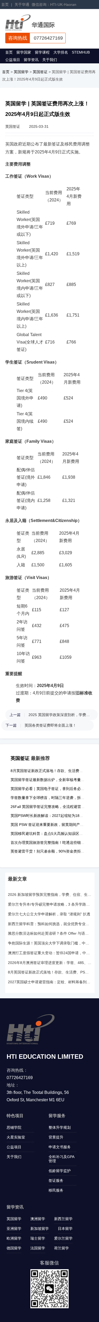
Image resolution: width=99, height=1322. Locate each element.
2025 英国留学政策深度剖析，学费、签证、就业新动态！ (60, 715)
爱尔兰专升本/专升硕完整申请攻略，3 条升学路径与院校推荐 (50, 904)
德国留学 (14, 1248)
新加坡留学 (39, 1228)
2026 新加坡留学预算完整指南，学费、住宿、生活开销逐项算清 (50, 894)
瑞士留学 (37, 1238)
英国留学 (21, 72)
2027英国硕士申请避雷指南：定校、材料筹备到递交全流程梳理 (50, 982)
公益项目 (12, 60)
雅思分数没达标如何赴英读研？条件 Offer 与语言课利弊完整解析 (50, 933)
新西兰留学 (63, 1219)
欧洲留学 (14, 1238)
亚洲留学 (14, 1228)
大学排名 (60, 52)
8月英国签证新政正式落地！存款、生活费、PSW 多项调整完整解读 (50, 972)
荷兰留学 (61, 1248)
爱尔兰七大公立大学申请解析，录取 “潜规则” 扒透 (49, 914)
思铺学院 (14, 1127)
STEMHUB (81, 52)
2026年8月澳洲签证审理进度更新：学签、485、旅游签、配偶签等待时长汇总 (50, 963)
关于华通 (22, 4)
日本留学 (65, 1228)
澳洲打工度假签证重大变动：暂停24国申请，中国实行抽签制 (50, 953)
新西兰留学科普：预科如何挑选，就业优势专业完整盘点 (50, 924)
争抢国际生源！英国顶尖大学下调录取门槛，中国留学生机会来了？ (50, 943)
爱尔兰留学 (63, 1238)
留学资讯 (31, 60)
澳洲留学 (37, 1219)
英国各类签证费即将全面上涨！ (50, 725)
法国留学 (37, 1248)
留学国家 (23, 52)
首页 (5, 4)
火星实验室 (16, 1137)
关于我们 (49, 60)
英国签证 (40, 72)
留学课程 (42, 52)
